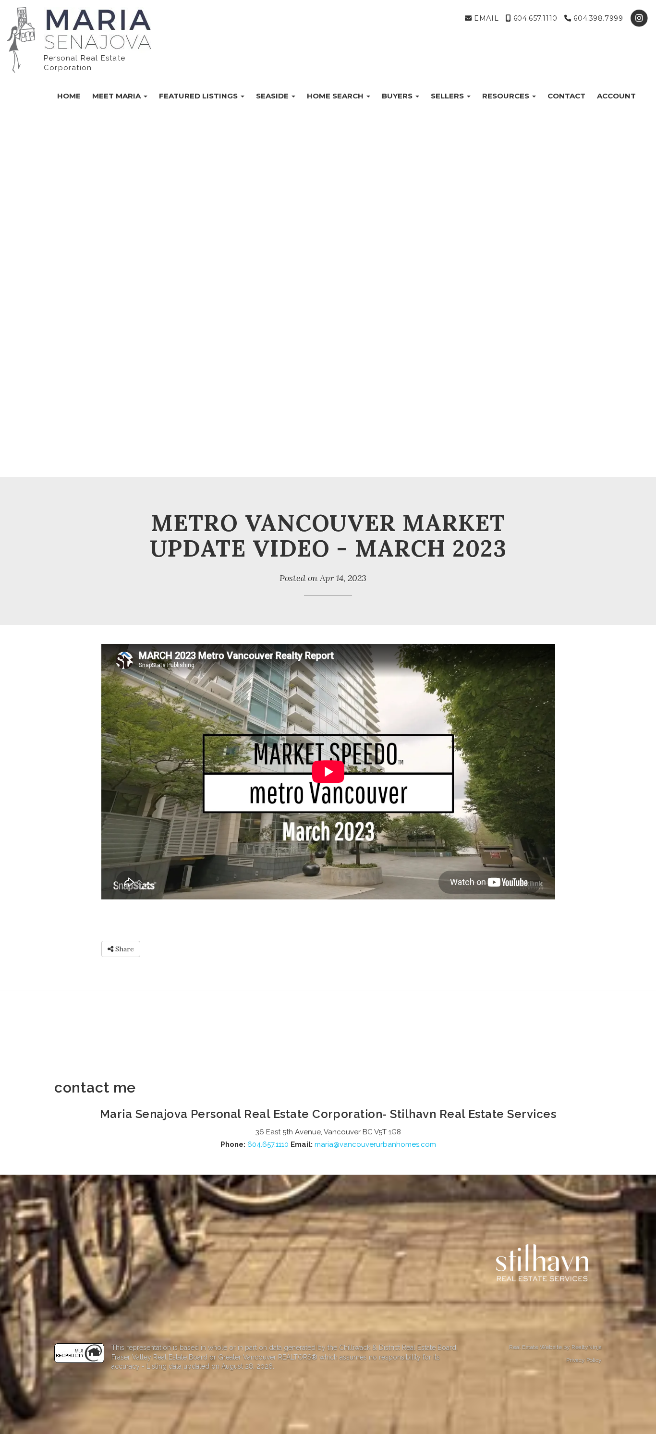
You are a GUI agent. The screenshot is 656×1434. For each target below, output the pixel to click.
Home (69, 95)
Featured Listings (199, 95)
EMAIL (485, 18)
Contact (566, 95)
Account (616, 95)
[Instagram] (639, 18)
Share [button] (123, 949)
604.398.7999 (597, 18)
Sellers (448, 95)
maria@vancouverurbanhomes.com (375, 1144)
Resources (506, 95)
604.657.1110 (534, 18)
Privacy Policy (584, 1360)
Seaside (273, 95)
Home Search (336, 95)
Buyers (398, 95)
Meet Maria (117, 95)
